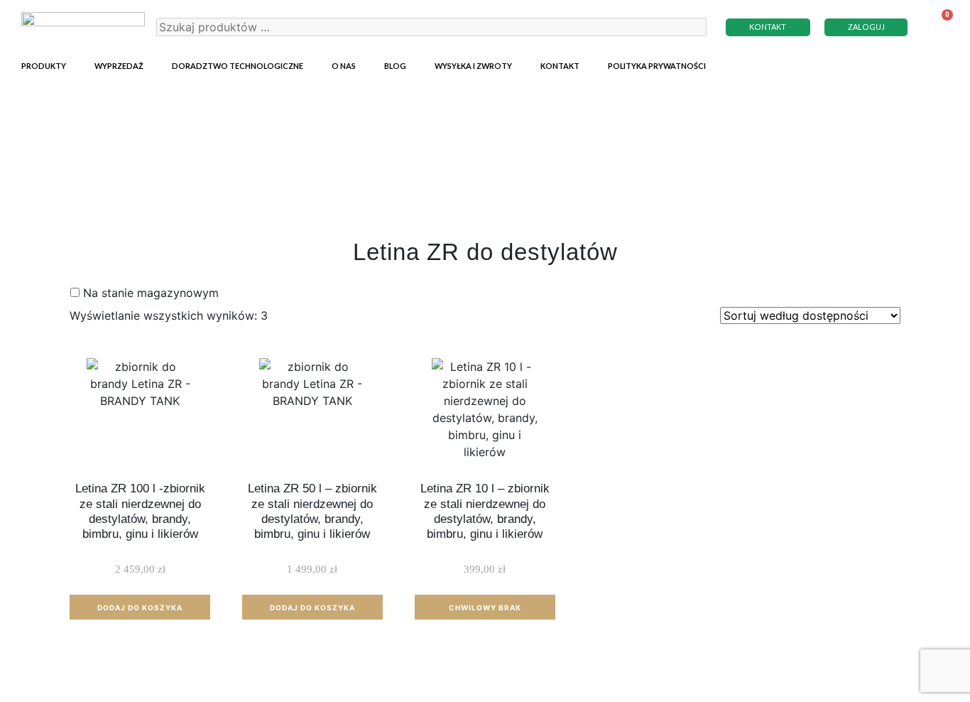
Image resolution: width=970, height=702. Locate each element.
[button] (768, 27)
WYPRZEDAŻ (118, 65)
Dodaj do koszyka (139, 607)
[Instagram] (913, 64)
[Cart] (938, 26)
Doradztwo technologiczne (237, 65)
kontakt (559, 65)
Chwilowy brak (485, 607)
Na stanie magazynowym (151, 293)
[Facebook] (938, 64)
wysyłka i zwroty (473, 65)
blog (395, 65)
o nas (344, 65)
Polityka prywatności (657, 65)
